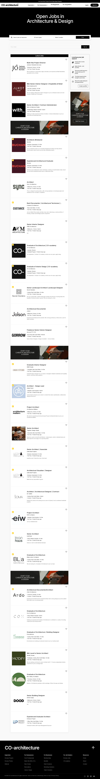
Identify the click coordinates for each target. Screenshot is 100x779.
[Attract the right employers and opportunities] (73, 82)
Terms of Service (32, 775)
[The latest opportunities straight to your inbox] (73, 77)
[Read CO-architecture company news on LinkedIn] (87, 776)
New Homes (27, 764)
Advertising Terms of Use (43, 775)
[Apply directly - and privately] (73, 67)
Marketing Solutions (49, 767)
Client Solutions (48, 764)
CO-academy (66, 761)
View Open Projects (57, 1)
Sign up (85, 46)
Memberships (47, 758)
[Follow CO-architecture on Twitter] (94, 776)
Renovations (27, 767)
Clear (82, 37)
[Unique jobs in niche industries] (73, 62)
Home (84, 758)
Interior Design (28, 770)
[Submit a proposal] (66, 59)
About (84, 761)
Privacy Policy (55, 775)
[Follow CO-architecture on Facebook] (90, 776)
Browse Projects (9, 758)
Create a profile (83, 86)
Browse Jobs (66, 758)
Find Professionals (29, 758)
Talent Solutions (48, 770)
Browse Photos (9, 761)
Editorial (7, 764)
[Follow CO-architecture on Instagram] (84, 776)
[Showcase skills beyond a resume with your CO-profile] (73, 72)
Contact (85, 764)
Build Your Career (80, 121)
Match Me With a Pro (29, 761)
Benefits (46, 761)
